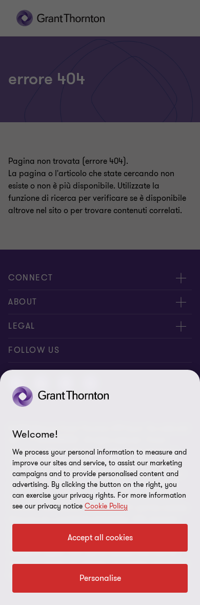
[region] (100, 487)
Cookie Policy (106, 506)
